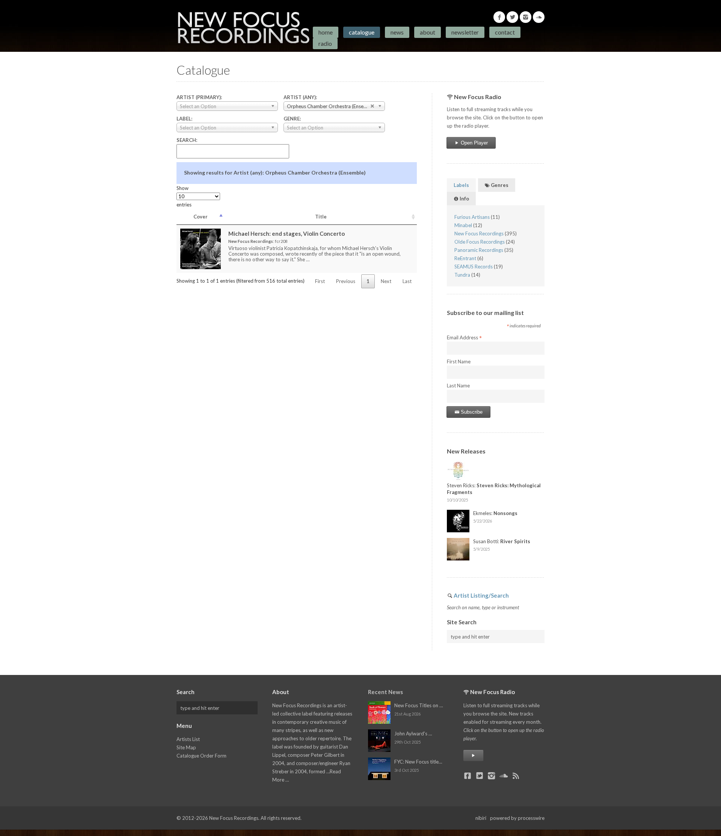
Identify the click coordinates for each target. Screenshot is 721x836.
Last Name (458, 386)
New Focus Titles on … (418, 705)
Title (321, 217)
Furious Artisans (472, 217)
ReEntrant (465, 258)
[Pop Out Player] (473, 755)
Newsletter (465, 32)
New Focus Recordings (479, 233)
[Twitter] (512, 17)
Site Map (186, 747)
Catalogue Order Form (201, 756)
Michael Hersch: (286, 233)
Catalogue (361, 32)
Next (386, 281)
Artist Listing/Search (481, 595)
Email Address (464, 338)
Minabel (463, 225)
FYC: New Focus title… (418, 762)
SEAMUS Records (473, 267)
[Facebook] (499, 17)
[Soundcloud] (539, 17)
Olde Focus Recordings (479, 242)
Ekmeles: (495, 513)
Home (325, 32)
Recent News (385, 691)
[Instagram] (525, 17)
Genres (499, 185)
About (427, 32)
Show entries (184, 196)
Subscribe (471, 412)
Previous (345, 281)
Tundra (462, 275)
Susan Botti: (501, 541)
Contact (505, 32)
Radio (325, 43)
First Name (459, 362)
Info (464, 199)
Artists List (188, 739)
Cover (200, 217)
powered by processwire (517, 818)
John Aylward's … (413, 734)
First (320, 281)
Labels (461, 185)
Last (407, 281)
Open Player (473, 143)
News (397, 32)
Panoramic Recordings (478, 250)
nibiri (480, 818)
